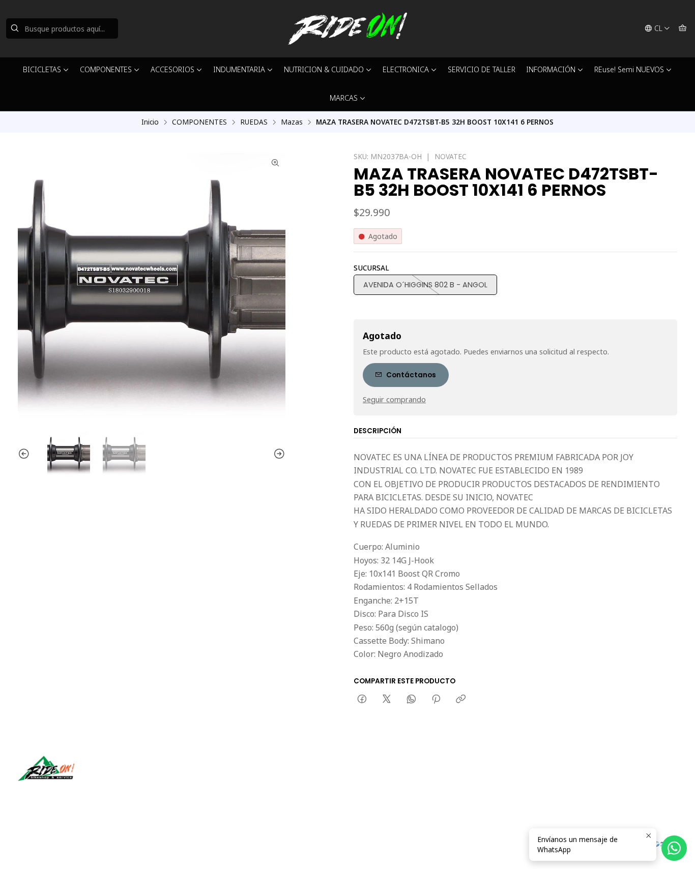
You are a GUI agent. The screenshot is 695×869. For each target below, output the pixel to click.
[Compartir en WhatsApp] (411, 700)
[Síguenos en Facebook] (73, 795)
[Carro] (682, 28)
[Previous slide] (25, 454)
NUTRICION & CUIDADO (324, 69)
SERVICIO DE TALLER (481, 69)
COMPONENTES (106, 69)
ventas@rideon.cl (393, 779)
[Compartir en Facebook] (362, 700)
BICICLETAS (42, 69)
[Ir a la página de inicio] (347, 28)
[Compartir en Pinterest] (436, 700)
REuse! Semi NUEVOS (629, 69)
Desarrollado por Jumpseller (166, 848)
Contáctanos (411, 375)
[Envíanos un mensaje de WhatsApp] (674, 848)
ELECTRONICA (406, 69)
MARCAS (344, 98)
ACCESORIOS (172, 69)
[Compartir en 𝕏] (386, 700)
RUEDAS (254, 122)
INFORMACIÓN (550, 69)
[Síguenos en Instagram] (58, 795)
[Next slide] (277, 454)
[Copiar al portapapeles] (460, 700)
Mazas (292, 122)
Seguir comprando (394, 399)
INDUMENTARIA (239, 69)
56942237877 (387, 792)
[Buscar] (14, 28)
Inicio (150, 122)
